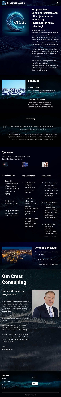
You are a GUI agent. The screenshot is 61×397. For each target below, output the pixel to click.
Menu (57, 3)
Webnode (33, 394)
